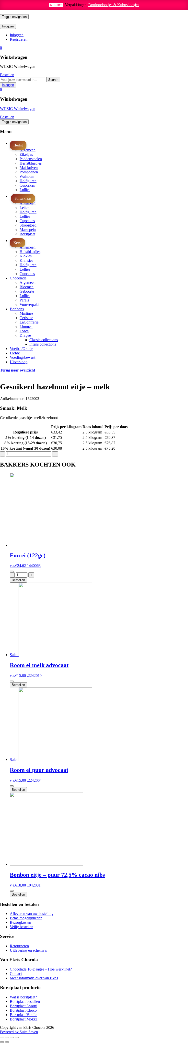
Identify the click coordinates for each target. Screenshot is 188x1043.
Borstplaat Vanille (23, 1015)
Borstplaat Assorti (23, 1006)
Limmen (26, 326)
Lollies (25, 190)
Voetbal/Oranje (21, 349)
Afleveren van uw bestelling (31, 913)
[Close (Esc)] (2, 1037)
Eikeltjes (26, 154)
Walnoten (27, 176)
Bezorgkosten (20, 922)
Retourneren (19, 946)
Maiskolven (29, 168)
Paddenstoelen (31, 159)
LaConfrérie (29, 322)
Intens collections (42, 344)
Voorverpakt (29, 304)
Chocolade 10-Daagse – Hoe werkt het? (41, 969)
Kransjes (26, 260)
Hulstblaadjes (30, 252)
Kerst (17, 242)
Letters (25, 207)
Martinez (26, 313)
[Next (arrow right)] (7, 1042)
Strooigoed (28, 225)
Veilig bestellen (21, 927)
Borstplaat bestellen (25, 1001)
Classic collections (43, 340)
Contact (16, 973)
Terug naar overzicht (17, 370)
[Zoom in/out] (17, 1037)
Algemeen (27, 150)
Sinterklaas (23, 198)
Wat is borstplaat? (23, 997)
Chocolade (18, 278)
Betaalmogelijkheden (26, 918)
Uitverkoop (18, 362)
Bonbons (17, 309)
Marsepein (28, 230)
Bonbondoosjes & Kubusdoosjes (113, 5)
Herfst (18, 145)
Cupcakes (27, 185)
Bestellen (7, 75)
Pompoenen (29, 172)
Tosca (24, 331)
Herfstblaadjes (31, 163)
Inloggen (17, 35)
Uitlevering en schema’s (28, 950)
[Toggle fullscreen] (12, 1037)
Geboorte (27, 291)
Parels (24, 300)
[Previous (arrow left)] (2, 1042)
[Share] (7, 1037)
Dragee (25, 335)
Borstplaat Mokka (23, 1019)
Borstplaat (27, 234)
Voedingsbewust (22, 357)
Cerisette (26, 318)
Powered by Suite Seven (19, 1032)
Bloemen (27, 287)
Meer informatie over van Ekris (34, 978)
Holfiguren (28, 181)
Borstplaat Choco (23, 1010)
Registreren (18, 39)
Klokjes (26, 256)
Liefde (15, 353)
